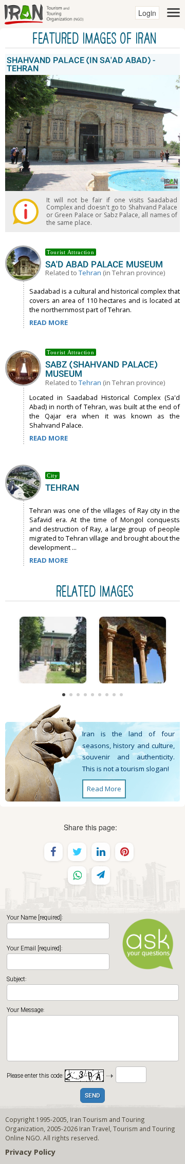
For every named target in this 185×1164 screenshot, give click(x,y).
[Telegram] (100, 875)
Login (147, 13)
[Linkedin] (100, 852)
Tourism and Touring (144, 1128)
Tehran (90, 272)
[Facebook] (53, 852)
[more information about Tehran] (25, 481)
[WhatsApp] (77, 875)
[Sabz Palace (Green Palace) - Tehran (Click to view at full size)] (52, 650)
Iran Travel (94, 1128)
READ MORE (48, 322)
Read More (104, 788)
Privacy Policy (30, 1152)
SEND (92, 1096)
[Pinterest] (124, 852)
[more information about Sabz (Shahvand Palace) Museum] (25, 367)
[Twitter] (77, 852)
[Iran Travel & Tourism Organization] (43, 13)
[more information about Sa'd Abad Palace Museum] (25, 262)
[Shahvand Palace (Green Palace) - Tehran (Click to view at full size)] (132, 650)
